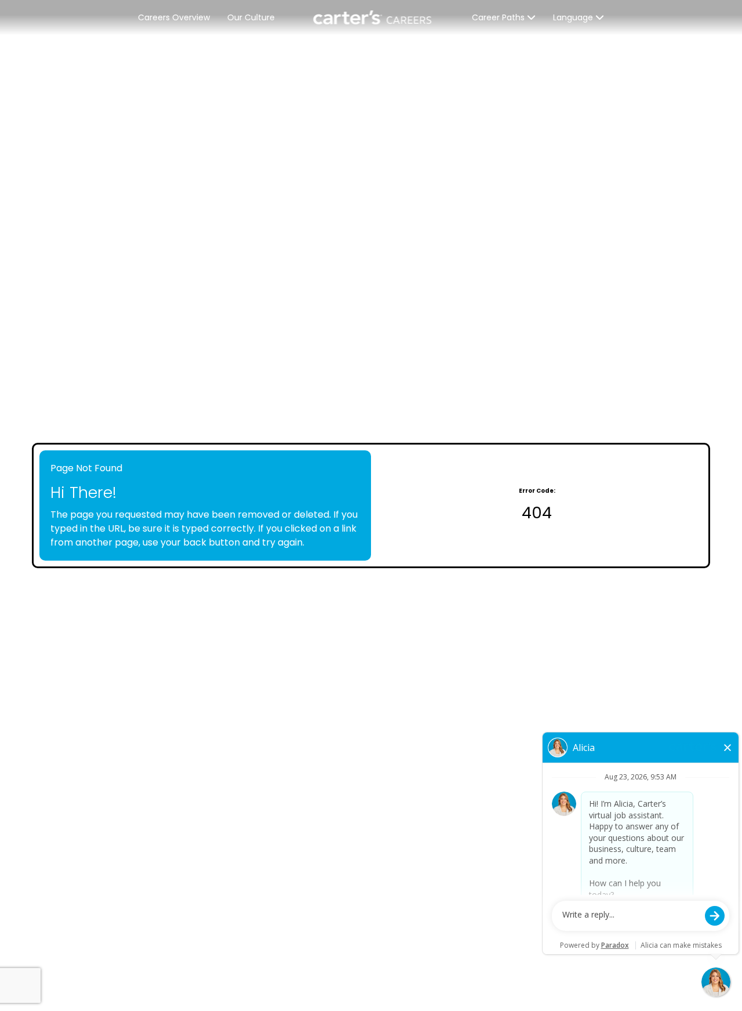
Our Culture (251, 17)
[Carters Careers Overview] (373, 17)
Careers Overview (174, 17)
